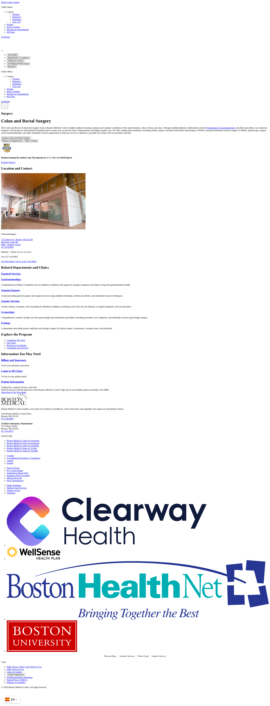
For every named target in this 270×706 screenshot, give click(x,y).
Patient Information (12, 381)
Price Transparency (15, 480)
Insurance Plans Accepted (18, 475)
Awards (10, 455)
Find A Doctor (13, 468)
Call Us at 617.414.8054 (25, 261)
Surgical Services (11, 273)
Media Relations (14, 485)
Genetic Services (10, 301)
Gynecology (8, 312)
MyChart (11, 32)
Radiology (17, 19)
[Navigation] (2, 50)
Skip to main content (10, 2)
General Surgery (10, 290)
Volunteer (11, 493)
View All (16, 22)
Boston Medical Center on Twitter (22, 448)
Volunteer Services (127, 656)
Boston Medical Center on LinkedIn (23, 446)
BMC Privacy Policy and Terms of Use (24, 667)
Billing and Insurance (13, 360)
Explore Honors (8, 162)
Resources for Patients (16, 345)
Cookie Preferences (16, 675)
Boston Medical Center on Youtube (22, 451)
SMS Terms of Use (15, 669)
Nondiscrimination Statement (19, 677)
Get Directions (7, 261)
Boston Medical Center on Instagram (23, 443)
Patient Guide (143, 656)
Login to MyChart (11, 371)
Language (5, 37)
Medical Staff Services (17, 488)
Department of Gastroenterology (221, 128)
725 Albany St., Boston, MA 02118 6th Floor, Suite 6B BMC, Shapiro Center (17, 242)
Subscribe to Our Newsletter (13, 392)
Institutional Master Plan (17, 473)
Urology (6, 322)
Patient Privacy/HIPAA (17, 680)
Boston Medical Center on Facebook (23, 441)
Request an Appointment (18, 29)
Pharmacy (16, 17)
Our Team (11, 343)
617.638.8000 (7, 419)
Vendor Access (13, 490)
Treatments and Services (17, 348)
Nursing (16, 14)
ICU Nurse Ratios (15, 470)
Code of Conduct (14, 672)
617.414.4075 (7, 431)
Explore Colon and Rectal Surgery (16, 138)
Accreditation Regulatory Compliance (23, 458)
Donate (10, 24)
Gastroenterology (11, 279)
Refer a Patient (13, 27)
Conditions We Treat (16, 340)
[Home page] (14, 404)
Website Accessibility (16, 682)
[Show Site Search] (4, 106)
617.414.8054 (7, 247)
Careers (10, 460)
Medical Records (14, 478)
